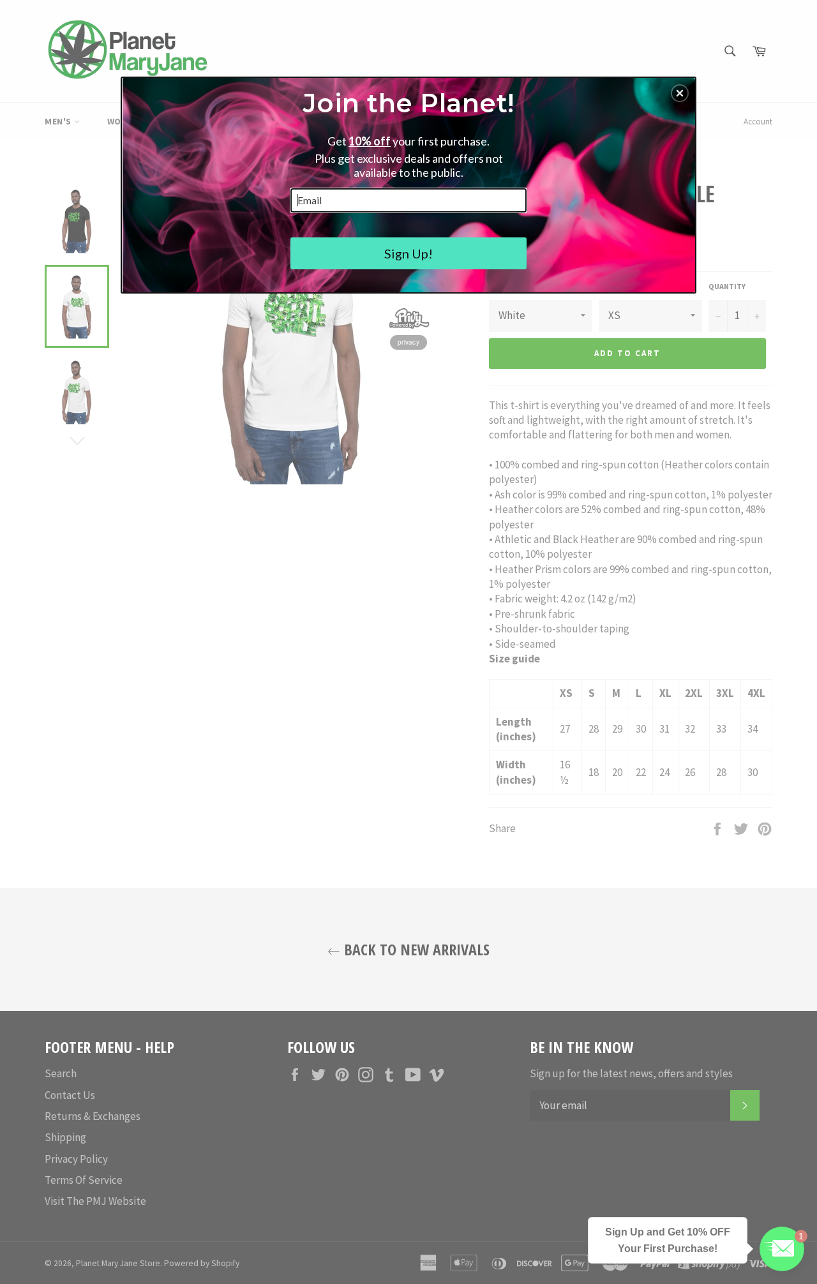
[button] (679, 93)
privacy (408, 342)
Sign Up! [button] (408, 253)
